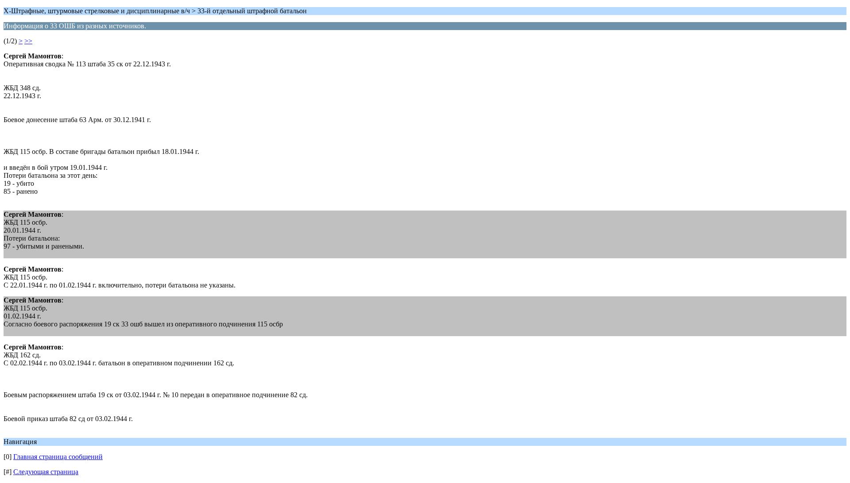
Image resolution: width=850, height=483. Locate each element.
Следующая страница (45, 471)
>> (28, 41)
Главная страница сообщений (58, 456)
